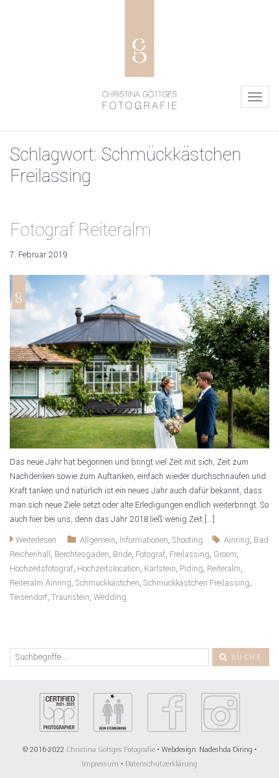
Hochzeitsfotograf (41, 569)
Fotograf (150, 554)
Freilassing (189, 554)
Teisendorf (28, 597)
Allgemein (97, 540)
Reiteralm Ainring (40, 583)
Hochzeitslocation (108, 569)
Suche (245, 657)
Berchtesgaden (82, 554)
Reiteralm (224, 569)
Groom (225, 554)
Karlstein (160, 569)
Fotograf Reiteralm (80, 230)
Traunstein (70, 597)
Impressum (100, 764)
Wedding (110, 597)
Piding (191, 569)
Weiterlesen (35, 540)
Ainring (237, 540)
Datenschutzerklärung (161, 764)
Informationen (143, 540)
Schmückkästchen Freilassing (196, 583)
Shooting (187, 540)
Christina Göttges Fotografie (111, 750)
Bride (122, 554)
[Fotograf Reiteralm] (139, 361)
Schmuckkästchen (107, 583)
